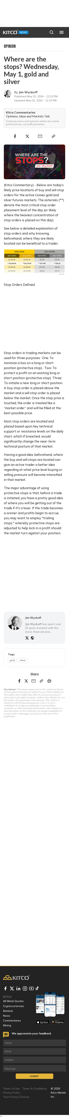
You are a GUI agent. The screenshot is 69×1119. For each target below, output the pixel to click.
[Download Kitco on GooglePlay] (57, 1022)
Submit (34, 1076)
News (6, 1015)
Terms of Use (11, 1088)
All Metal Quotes (13, 1001)
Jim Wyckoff (28, 92)
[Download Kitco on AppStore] (42, 1022)
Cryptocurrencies (13, 1006)
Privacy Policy (11, 1092)
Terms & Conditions (34, 1088)
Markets (8, 1011)
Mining (7, 1025)
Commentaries (12, 1020)
